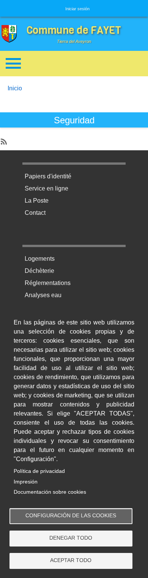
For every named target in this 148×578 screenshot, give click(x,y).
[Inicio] (11, 34)
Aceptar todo (70, 560)
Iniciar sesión (77, 8)
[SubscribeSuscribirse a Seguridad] (3, 140)
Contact (35, 212)
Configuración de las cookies (70, 515)
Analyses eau (43, 295)
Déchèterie (39, 271)
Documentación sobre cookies (50, 492)
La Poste (37, 200)
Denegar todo (70, 538)
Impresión (26, 482)
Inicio (15, 88)
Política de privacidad (39, 471)
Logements (40, 258)
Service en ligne (46, 188)
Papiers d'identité (48, 176)
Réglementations (48, 283)
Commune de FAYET (74, 30)
